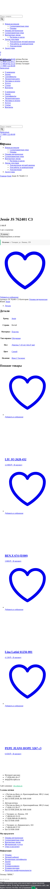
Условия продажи (12, 868)
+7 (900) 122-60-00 (7, 59)
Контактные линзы (13, 35)
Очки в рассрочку (12, 847)
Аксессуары (10, 48)
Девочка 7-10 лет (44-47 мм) (23, 345)
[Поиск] (2, 19)
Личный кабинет (12, 857)
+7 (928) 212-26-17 (7, 61)
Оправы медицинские (14, 31)
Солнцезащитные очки (19, 26)
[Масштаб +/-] (1, 879)
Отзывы (8, 855)
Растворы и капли (17, 37)
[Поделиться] (6, 879)
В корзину (4, 234)
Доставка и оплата (12, 81)
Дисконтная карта (12, 79)
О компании (10, 72)
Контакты (9, 88)
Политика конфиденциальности (18, 870)
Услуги (8, 83)
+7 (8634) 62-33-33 (7, 64)
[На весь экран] (3, 879)
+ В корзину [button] (17, 465)
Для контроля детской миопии (22, 42)
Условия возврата (12, 866)
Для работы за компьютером (21, 44)
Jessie (8, 302)
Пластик (15, 332)
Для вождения (15, 46)
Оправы (13, 28)
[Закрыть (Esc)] (8, 879)
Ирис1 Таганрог (18, 358)
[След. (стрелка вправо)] (3, 881)
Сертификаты (10, 77)
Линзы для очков (12, 39)
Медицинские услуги (14, 844)
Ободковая (16, 338)
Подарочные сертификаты (16, 859)
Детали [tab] (8, 306)
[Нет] (36, 888)
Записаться (4, 68)
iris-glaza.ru (17, 786)
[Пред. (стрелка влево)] (1, 881)
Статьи (8, 85)
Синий (14, 351)
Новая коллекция (12, 24)
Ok (33, 888)
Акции (8, 74)
